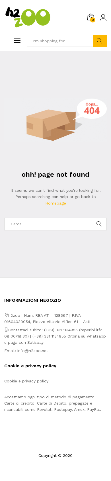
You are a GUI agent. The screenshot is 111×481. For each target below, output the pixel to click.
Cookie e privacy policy (26, 381)
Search (100, 41)
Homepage (55, 203)
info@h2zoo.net (32, 350)
